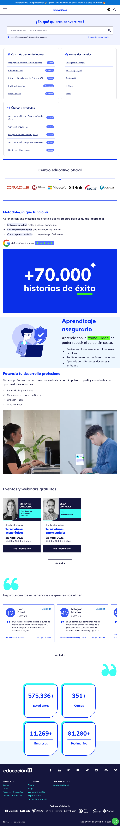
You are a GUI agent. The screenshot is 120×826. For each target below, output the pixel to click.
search (109, 30)
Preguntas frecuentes (13, 792)
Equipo (6, 785)
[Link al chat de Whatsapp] (115, 821)
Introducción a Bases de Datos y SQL (25, 78)
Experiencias (34, 795)
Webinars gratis (36, 792)
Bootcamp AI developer (19, 150)
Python (69, 86)
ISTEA (5, 788)
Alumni (31, 785)
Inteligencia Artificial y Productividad (25, 62)
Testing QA (71, 78)
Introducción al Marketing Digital (73, 637)
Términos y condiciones (14, 822)
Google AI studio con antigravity (23, 134)
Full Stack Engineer (17, 86)
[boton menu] (4, 9)
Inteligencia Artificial (75, 62)
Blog (30, 788)
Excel (68, 93)
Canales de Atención (13, 795)
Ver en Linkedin (44, 637)
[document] (29, 625)
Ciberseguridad (15, 70)
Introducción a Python (15, 637)
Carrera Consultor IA (18, 127)
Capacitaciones (61, 785)
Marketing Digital (74, 70)
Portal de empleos (37, 799)
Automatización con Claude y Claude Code (25, 117)
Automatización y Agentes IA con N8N (26, 142)
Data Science (14, 93)
